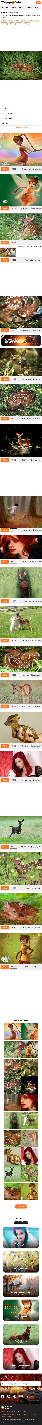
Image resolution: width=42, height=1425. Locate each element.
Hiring (19, 1411)
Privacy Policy (32, 1414)
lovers (4, 24)
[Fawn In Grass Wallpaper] (12, 1120)
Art (7, 7)
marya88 (8, 123)
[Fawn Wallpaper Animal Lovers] (12, 1049)
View (5, 169)
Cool (24, 1388)
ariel (30, 20)
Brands (29, 7)
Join (38, 2)
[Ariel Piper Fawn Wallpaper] (29, 1102)
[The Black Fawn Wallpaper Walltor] (12, 1173)
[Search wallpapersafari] (3, 1383)
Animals (21, 7)
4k (2, 7)
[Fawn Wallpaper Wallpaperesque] (12, 1191)
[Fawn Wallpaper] (12, 1031)
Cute (28, 1388)
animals (19, 24)
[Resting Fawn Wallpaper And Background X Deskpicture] (12, 1067)
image (17, 20)
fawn (4, 20)
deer (10, 20)
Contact (13, 1411)
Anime (13, 7)
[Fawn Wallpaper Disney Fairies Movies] (29, 1031)
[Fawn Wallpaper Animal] (29, 1138)
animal (37, 20)
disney (27, 24)
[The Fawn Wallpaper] (12, 1102)
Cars (37, 7)
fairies (11, 24)
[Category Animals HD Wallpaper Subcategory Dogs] (29, 1120)
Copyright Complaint (8, 1414)
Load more (21, 1206)
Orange (3, 1391)
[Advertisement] (21, 38)
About (3, 1411)
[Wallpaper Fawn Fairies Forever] (29, 1191)
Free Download (21, 127)
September (34, 1388)
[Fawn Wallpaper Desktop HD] (29, 1156)
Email (24, 1411)
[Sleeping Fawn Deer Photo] (12, 1085)
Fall (8, 1391)
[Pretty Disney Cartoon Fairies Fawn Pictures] (29, 1049)
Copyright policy (21, 1414)
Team (8, 1411)
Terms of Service (6, 1416)
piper (24, 20)
